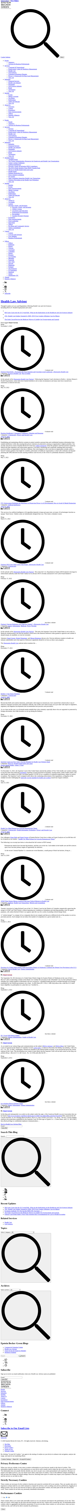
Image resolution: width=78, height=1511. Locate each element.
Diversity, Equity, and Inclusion (17, 205)
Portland (10, 267)
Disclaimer (8, 1446)
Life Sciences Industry (15, 86)
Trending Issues (9, 158)
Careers (10, 108)
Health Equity (12, 171)
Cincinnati (11, 250)
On (4, 1497)
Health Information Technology (26, 830)
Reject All (15, 1459)
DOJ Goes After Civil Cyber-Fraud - (22, 564)
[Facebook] (5, 287)
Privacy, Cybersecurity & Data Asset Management (23, 76)
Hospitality (11, 84)
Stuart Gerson (11, 638)
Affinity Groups (17, 209)
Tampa (10, 274)
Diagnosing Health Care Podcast (24, 379)
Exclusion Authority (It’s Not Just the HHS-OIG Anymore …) (23, 1211)
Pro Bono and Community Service (18, 226)
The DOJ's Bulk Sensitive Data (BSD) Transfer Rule (24, 168)
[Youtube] (5, 285)
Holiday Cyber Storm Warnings (10, 694)
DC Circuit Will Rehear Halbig (10, 1035)
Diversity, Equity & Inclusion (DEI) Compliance (22, 166)
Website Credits (9, 1451)
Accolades (11, 202)
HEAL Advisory (48, 1046)
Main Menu (14, 1)
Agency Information (14, 626)
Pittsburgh (11, 265)
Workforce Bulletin (10, 1352)
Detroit (10, 253)
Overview (11, 107)
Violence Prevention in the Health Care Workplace (23, 180)
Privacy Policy (9, 1447)
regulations (23, 772)
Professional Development (20, 212)
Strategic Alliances (14, 115)
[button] (6, 1360)
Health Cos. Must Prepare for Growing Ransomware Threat (36, 839)
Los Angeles (12, 256)
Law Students (12, 236)
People (7, 60)
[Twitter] (5, 292)
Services (7, 66)
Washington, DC (13, 275)
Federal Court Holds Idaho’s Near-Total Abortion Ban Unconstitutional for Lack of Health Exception (35, 1214)
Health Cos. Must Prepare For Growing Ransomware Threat (19, 828)
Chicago (10, 248)
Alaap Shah (13, 837)
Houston (11, 255)
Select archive (5, 1290)
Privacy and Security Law (25, 435)
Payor (29, 626)
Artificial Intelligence (14, 164)
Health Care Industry (14, 83)
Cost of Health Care (14, 969)
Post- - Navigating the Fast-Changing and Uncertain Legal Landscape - (34, 372)
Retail (10, 88)
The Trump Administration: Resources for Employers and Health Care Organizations (33, 161)
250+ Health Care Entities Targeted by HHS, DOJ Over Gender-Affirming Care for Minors (32, 1209)
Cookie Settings (5, 57)
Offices (10, 113)
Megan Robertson (35, 638)
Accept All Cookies (25, 1459)
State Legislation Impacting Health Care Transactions (24, 178)
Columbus (11, 251)
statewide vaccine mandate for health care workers (36, 778)
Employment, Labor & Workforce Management (22, 69)
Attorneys (11, 62)
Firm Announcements (14, 112)
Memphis (11, 258)
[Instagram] (6, 289)
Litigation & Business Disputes (17, 74)
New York (11, 262)
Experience (11, 110)
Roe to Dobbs (26, 373)
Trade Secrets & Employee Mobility (15, 1351)
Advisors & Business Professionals (18, 64)
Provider (33, 626)
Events (10, 95)
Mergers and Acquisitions (37, 903)
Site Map (7, 1444)
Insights (7, 93)
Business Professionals (15, 238)
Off (9, 1497)
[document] (39, 1486)
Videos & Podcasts (14, 101)
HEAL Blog (59, 1046)
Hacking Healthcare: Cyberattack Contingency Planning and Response (22, 433)
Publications (12, 100)
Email (3, 1126)
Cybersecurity (12, 435)
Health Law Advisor (14, 301)
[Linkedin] (6, 282)
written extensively (41, 445)
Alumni (7, 277)
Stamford (11, 272)
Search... (3, 1136)
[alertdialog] (39, 1486)
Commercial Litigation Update (14, 1347)
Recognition (16, 214)
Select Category (5, 1232)
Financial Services (13, 81)
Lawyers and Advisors (15, 234)
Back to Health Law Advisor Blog (11, 1124)
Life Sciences (12, 72)
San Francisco (12, 268)
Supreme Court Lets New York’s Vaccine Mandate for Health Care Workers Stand (25, 762)
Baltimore (11, 244)
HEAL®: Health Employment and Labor (20, 170)
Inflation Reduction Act (15, 173)
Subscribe (7, 293)
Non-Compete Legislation (16, 175)
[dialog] (39, 1456)
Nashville (11, 260)
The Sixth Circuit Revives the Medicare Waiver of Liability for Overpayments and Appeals (32, 1213)
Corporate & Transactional (16, 67)
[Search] (35, 57)
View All (11, 77)
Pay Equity (11, 176)
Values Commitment (14, 228)
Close (3, 1509)
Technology (12, 89)
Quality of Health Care (29, 1037)
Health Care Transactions (21, 903)
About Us (7, 105)
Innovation (11, 222)
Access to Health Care (14, 373)
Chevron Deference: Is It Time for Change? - (25, 624)
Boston (10, 246)
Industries (7, 79)
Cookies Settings (6, 1459)
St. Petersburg (12, 270)
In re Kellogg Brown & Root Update (12, 1103)
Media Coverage (13, 96)
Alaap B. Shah (5, 436)
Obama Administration (27, 969)
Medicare (23, 626)
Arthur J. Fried (19, 765)
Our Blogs (11, 98)
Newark (10, 263)
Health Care (12, 71)
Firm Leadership (13, 221)
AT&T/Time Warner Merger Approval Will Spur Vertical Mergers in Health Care (25, 901)
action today (37, 1048)
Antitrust (10, 903)
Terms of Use (9, 1449)
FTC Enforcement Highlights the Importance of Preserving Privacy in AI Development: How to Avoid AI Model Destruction (38, 503)
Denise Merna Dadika (7, 765)
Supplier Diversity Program (20, 216)
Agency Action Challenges (16, 163)
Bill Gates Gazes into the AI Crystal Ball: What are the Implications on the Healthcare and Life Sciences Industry (39, 1207)
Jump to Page (5, 1)
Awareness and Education (20, 211)
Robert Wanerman (21, 638)
